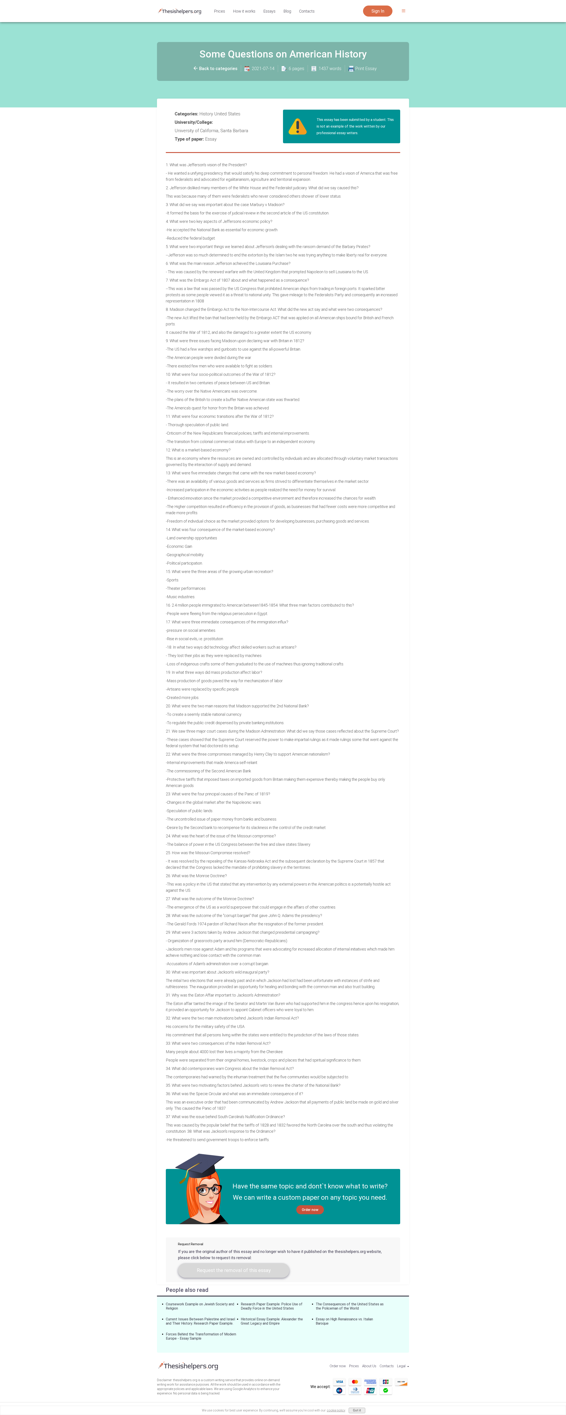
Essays (269, 11)
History (206, 113)
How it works (244, 11)
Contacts (307, 11)
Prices (219, 11)
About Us (369, 1366)
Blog (287, 11)
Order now (310, 1210)
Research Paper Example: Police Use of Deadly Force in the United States (271, 1306)
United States (227, 113)
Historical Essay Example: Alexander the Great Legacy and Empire (272, 1321)
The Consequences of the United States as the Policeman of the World (350, 1306)
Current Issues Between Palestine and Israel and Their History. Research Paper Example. (200, 1321)
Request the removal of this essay (234, 1270)
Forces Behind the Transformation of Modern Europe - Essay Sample (201, 1336)
